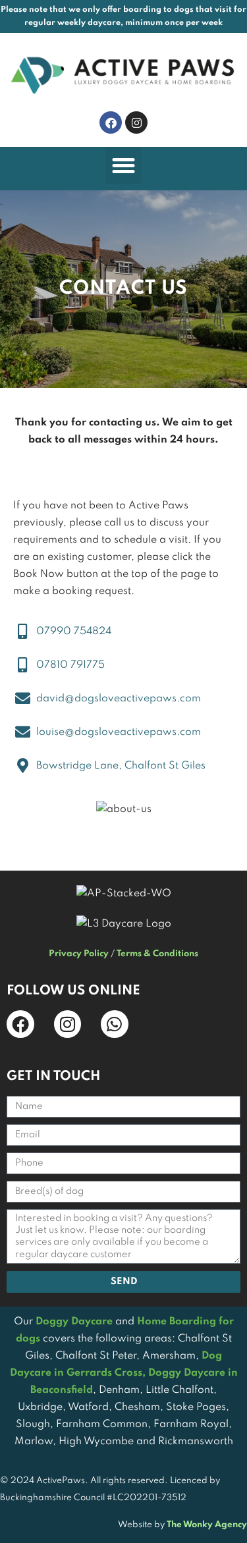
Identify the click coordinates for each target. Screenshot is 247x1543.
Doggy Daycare (74, 1321)
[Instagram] (136, 122)
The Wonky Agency (207, 1525)
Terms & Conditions (157, 954)
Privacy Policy (79, 954)
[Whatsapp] (114, 1024)
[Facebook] (110, 122)
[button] (123, 165)
